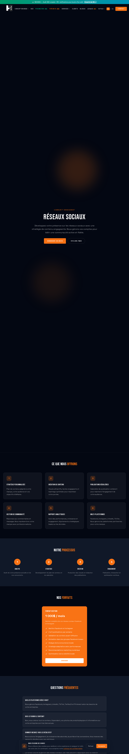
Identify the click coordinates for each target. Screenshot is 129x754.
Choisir (64, 661)
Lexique (91, 9)
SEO (32, 9)
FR (108, 9)
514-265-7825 (76, 241)
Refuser (90, 746)
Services (65, 9)
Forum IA (54, 9)
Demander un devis (55, 241)
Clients (75, 9)
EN (112, 9)
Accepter (101, 746)
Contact (121, 9)
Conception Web (21, 9)
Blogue (82, 9)
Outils (100, 9)
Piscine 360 (41, 9)
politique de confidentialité (72, 748)
